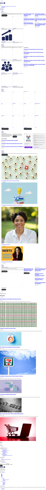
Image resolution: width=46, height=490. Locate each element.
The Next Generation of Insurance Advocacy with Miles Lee (12, 146)
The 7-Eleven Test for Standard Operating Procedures (10, 347)
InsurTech (14, 41)
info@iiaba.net (3, 472)
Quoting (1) (4, 452)
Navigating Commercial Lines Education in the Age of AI (11, 143)
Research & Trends (3, 41)
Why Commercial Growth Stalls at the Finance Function (10, 298)
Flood (13, 115)
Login (2, 291)
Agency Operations (3, 59)
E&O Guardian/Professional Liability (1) (6, 459)
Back (3, 11)
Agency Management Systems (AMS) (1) (7, 455)
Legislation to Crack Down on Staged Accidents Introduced (29, 19)
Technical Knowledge (15, 72)
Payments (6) (4, 453)
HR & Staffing (3, 72)
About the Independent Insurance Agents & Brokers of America (8, 6)
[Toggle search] (1, 293)
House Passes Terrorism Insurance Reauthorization (29, 23)
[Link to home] (2, 8)
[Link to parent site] (2, 3)
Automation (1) (4, 454)
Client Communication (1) (6, 450)
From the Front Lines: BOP (5, 244)
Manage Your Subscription (6, 479)
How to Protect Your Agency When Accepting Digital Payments (11, 413)
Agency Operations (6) (4, 451)
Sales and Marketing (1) (4, 449)
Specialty (25, 103)
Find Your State (3, 7)
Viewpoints (2, 150)
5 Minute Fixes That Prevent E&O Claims (8, 328)
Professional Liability (37, 103)
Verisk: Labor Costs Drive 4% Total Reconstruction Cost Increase (40, 14)
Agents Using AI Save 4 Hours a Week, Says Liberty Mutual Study (40, 19)
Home (2, 297)
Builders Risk (25, 127)
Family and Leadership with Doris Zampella (9, 140)
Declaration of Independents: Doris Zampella (40, 283)
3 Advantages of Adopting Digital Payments (8, 394)
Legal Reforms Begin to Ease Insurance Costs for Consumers (29, 14)
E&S (24, 115)
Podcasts (2, 132)
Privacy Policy (3, 488)
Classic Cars (2, 115)
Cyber (35, 127)
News (2, 10)
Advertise (4, 480)
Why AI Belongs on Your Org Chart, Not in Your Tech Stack (10, 180)
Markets (2, 90)
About (3, 478)
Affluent (2, 127)
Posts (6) (2, 446)
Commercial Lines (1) (3, 462)
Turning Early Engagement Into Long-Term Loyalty (33, 49)
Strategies (2, 44)
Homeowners (14, 103)
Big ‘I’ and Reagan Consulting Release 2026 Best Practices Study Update (40, 24)
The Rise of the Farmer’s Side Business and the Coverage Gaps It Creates (40, 269)
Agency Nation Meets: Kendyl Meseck (7, 261)
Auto (2, 103)
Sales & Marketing (15, 59)
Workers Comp (36, 115)
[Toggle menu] (3, 293)
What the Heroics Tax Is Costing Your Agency (39, 279)
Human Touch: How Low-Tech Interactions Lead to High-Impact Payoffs (28, 269)
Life (13, 127)
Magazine (2, 266)
